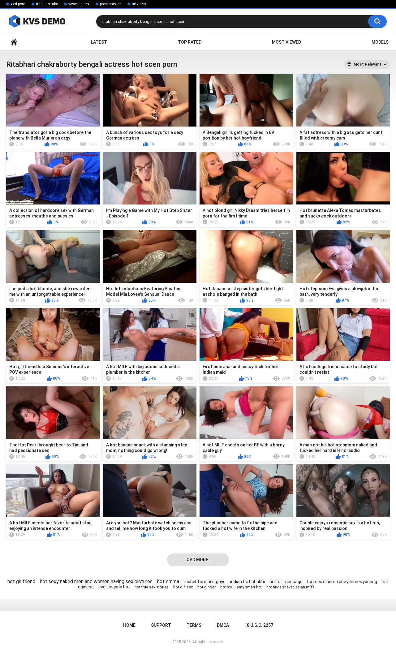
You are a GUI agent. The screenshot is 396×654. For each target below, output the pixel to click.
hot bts (226, 587)
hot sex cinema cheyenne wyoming (342, 581)
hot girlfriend (21, 581)
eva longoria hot (114, 586)
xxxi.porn (18, 4)
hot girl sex (183, 587)
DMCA (223, 625)
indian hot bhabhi (247, 581)
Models (380, 42)
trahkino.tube (47, 4)
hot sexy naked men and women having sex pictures (96, 581)
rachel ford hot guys (205, 581)
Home (14, 42)
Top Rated (189, 42)
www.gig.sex (78, 4)
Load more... (198, 559)
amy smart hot (249, 587)
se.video (139, 4)
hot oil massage (286, 581)
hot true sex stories (152, 587)
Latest (99, 42)
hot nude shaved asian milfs (290, 587)
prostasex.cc (110, 4)
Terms (194, 625)
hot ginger (206, 587)
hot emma (168, 581)
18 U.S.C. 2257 (258, 625)
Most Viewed (286, 42)
